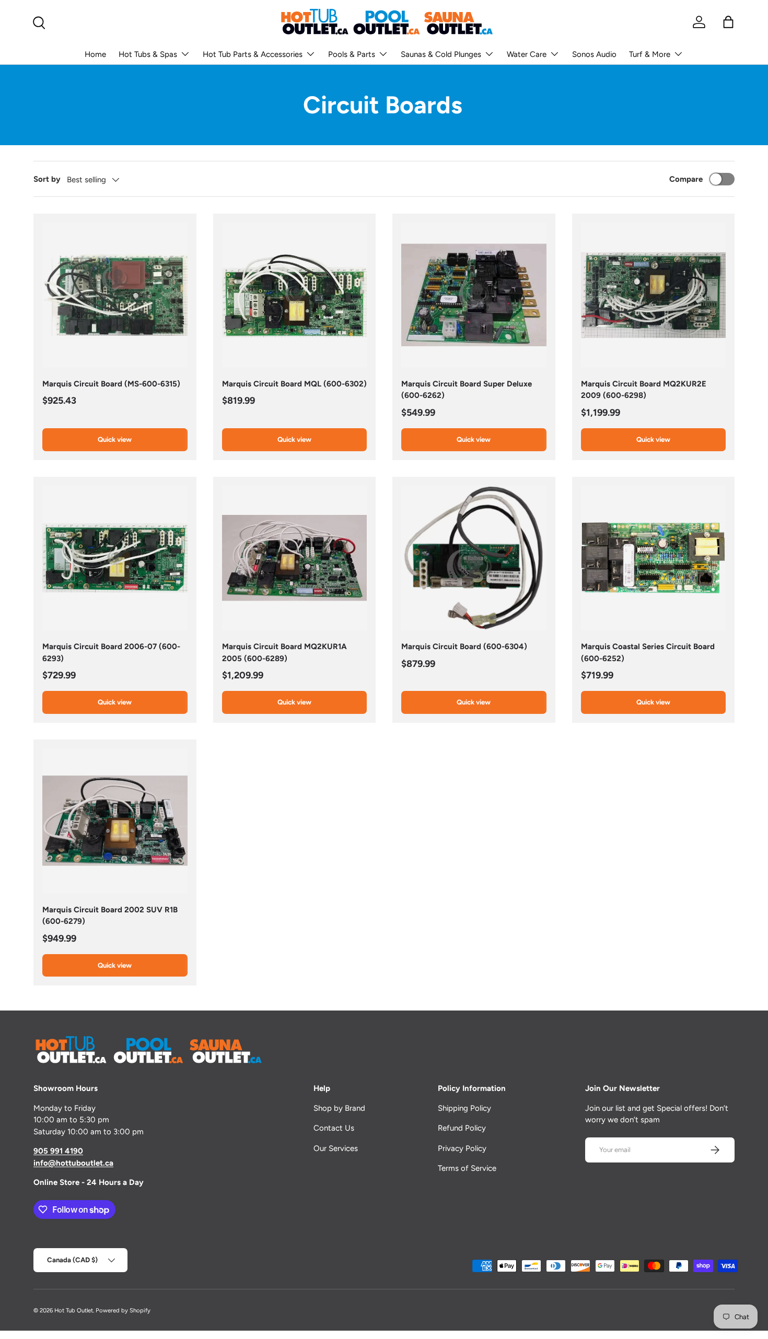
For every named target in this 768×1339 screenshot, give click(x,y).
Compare (686, 179)
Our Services (335, 1148)
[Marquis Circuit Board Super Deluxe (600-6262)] (473, 295)
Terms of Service (467, 1168)
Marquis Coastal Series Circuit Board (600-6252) (648, 652)
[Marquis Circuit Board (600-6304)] (473, 558)
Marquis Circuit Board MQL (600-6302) (294, 384)
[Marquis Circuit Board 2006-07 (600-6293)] (115, 558)
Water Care (526, 54)
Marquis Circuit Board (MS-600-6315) (111, 384)
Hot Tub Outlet (73, 1310)
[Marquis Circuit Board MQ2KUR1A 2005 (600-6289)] (294, 558)
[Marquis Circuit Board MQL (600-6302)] (294, 295)
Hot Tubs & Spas (148, 54)
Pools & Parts (351, 54)
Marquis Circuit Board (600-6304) (464, 646)
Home (95, 54)
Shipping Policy (464, 1108)
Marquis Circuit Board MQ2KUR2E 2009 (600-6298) (643, 390)
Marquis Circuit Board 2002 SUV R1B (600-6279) (110, 915)
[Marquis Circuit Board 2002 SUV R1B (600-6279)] (115, 821)
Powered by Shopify (123, 1310)
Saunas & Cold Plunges (441, 54)
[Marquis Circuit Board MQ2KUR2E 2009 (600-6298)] (653, 295)
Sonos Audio (594, 54)
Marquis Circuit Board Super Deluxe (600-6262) (466, 390)
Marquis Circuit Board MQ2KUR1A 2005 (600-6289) (284, 652)
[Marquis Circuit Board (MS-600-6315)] (115, 295)
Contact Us (333, 1128)
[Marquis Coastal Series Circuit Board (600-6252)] (653, 558)
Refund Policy (462, 1128)
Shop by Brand (339, 1108)
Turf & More (649, 54)
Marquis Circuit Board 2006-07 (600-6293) (111, 652)
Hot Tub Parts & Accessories (252, 54)
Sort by (47, 179)
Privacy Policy (462, 1148)
